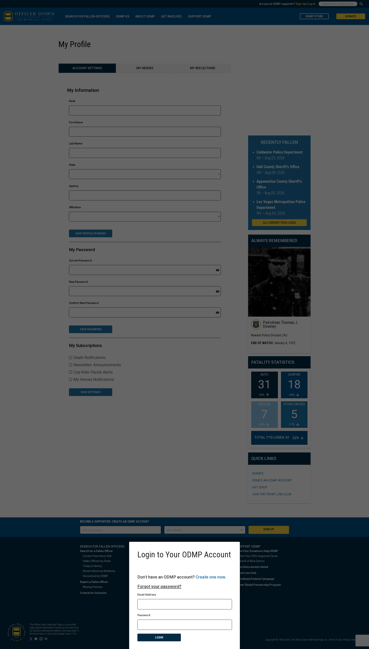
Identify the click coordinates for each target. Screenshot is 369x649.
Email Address (146, 594)
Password (143, 615)
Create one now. (211, 577)
